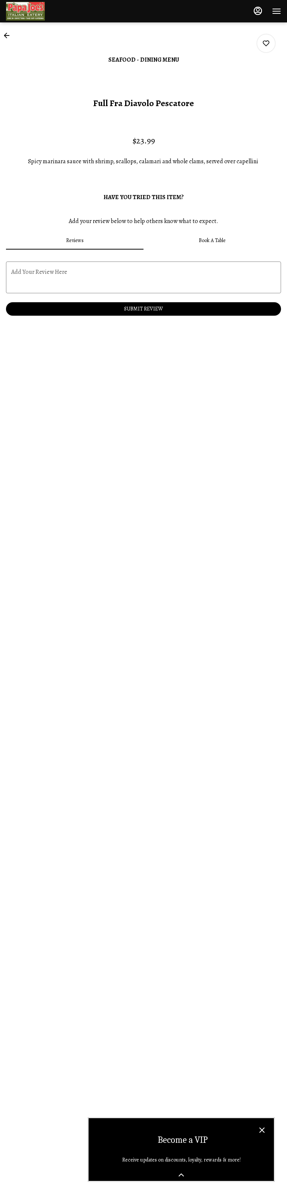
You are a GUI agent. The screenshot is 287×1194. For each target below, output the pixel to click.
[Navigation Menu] (276, 11)
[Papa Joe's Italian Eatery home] (39, 11)
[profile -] (257, 10)
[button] (9, 35)
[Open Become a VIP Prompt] (181, 1174)
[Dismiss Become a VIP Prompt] (262, 1130)
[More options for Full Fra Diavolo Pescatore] (266, 43)
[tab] (75, 241)
